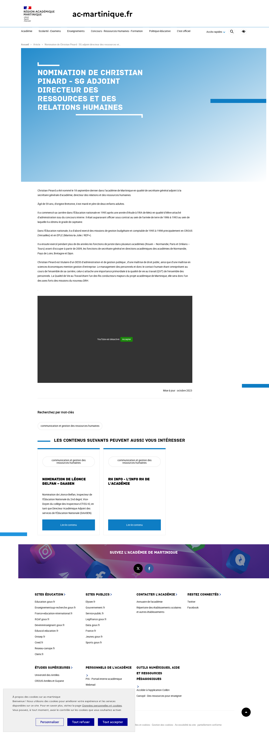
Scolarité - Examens (50, 31)
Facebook (193, 607)
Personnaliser (49, 722)
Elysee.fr (90, 601)
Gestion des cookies (162, 724)
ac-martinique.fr (102, 14)
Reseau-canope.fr (45, 648)
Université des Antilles (47, 675)
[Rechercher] (232, 32)
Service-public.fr (95, 613)
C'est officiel (183, 31)
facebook (149, 568)
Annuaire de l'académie (149, 601)
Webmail (90, 684)
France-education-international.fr (53, 613)
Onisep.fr (40, 636)
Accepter (126, 339)
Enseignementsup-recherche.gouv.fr (55, 607)
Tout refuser (81, 722)
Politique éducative (160, 31)
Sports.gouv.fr (94, 642)
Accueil (25, 44)
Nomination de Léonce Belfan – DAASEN (64, 481)
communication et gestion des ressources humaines (70, 425)
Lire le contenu (68, 525)
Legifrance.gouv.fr (96, 619)
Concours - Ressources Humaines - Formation (117, 31)
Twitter (191, 601)
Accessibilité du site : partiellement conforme (198, 724)
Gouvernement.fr (95, 607)
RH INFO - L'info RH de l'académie (129, 481)
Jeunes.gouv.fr (94, 636)
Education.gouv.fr (45, 601)
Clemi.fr (39, 654)
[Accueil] (39, 14)
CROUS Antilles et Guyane (49, 681)
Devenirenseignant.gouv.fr (50, 625)
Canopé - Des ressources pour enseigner (159, 696)
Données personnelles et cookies (102, 706)
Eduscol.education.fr (46, 630)
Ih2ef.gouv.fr (42, 619)
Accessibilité (243, 31)
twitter (138, 568)
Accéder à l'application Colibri (153, 690)
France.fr (91, 630)
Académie (26, 31)
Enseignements (76, 31)
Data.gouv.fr (93, 625)
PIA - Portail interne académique (104, 679)
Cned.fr (39, 642)
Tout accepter (112, 722)
